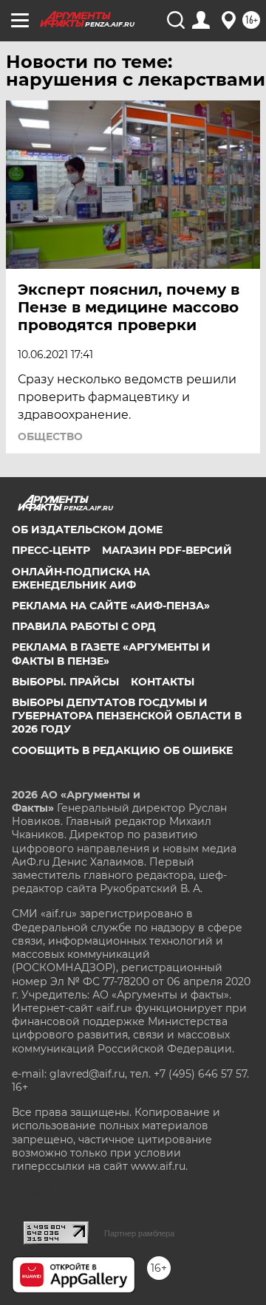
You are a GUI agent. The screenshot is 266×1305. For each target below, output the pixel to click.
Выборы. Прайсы (65, 681)
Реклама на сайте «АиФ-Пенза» (111, 605)
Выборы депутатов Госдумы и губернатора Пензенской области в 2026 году (127, 716)
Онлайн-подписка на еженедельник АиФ (81, 578)
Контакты (162, 681)
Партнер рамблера (139, 1233)
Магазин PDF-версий (167, 550)
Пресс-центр (51, 550)
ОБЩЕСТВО (50, 436)
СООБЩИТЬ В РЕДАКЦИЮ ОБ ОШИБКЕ (122, 750)
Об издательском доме (87, 529)
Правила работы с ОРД (84, 626)
